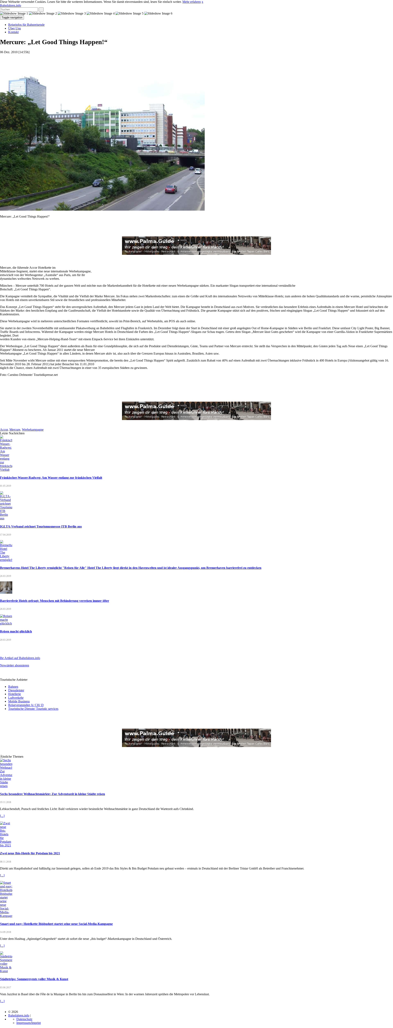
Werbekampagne (33, 429)
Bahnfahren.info (10, 5)
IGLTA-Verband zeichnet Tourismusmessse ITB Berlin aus (41, 526)
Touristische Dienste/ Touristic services (33, 708)
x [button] (202, 1)
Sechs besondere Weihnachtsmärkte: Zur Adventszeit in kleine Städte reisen (52, 794)
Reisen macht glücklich (16, 631)
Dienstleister (16, 690)
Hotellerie (14, 694)
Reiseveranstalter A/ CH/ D (26, 705)
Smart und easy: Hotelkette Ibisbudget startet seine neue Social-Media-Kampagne (56, 924)
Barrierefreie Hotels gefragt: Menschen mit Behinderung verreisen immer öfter (54, 600)
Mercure (14, 429)
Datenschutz (24, 1019)
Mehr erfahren (191, 1)
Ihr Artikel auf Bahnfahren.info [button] (20, 658)
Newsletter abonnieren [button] (14, 665)
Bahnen (13, 686)
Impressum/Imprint (28, 1023)
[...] (2, 816)
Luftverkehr (16, 697)
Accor (4, 429)
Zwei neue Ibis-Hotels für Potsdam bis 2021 (30, 853)
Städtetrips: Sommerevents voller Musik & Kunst (34, 979)
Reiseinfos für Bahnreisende (26, 24)
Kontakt (13, 32)
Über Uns (14, 28)
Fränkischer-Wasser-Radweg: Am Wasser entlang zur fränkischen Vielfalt (51, 477)
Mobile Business (19, 701)
